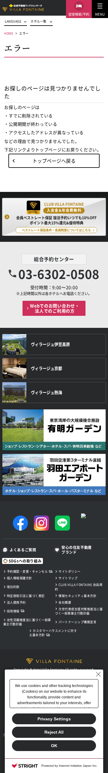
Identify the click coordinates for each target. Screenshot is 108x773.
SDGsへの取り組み (25, 560)
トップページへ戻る (54, 160)
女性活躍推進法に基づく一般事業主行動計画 (27, 621)
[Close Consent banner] (98, 674)
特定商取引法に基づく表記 (26, 595)
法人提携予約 (16, 602)
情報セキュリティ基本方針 (77, 595)
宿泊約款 (13, 586)
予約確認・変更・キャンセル (27, 571)
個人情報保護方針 (19, 578)
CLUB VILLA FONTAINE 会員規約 (78, 586)
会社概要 (64, 602)
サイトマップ (67, 578)
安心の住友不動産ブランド (77, 550)
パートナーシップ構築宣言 (77, 622)
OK (54, 745)
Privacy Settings (54, 718)
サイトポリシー (69, 571)
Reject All (54, 732)
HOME (8, 33)
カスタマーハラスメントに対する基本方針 (53, 632)
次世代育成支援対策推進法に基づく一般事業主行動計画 (79, 611)
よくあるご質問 (23, 549)
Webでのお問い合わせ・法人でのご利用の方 (54, 308)
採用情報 (13, 611)
